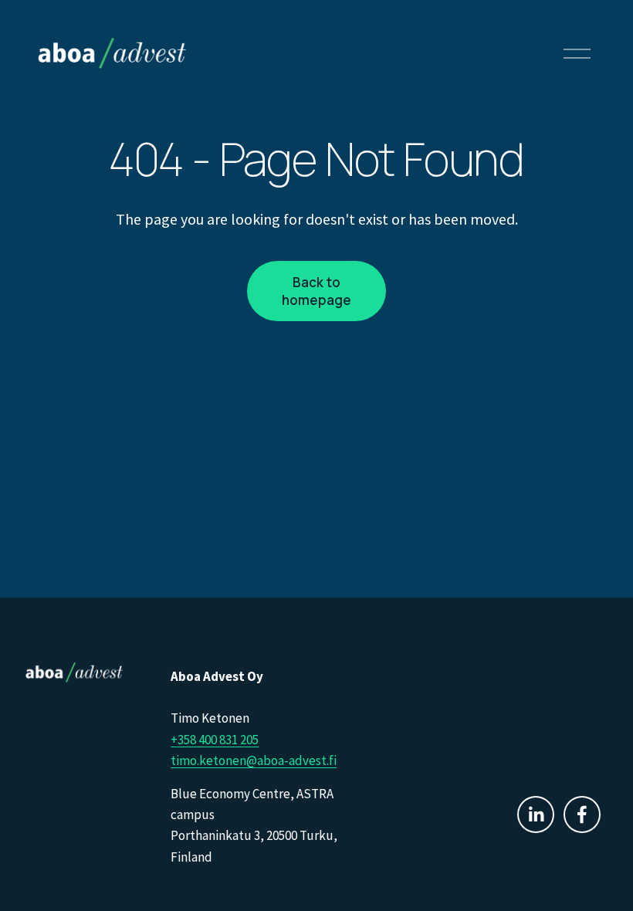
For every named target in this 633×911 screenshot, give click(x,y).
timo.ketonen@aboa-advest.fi (254, 760)
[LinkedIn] (535, 814)
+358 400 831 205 (215, 739)
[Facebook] (582, 814)
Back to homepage (316, 291)
